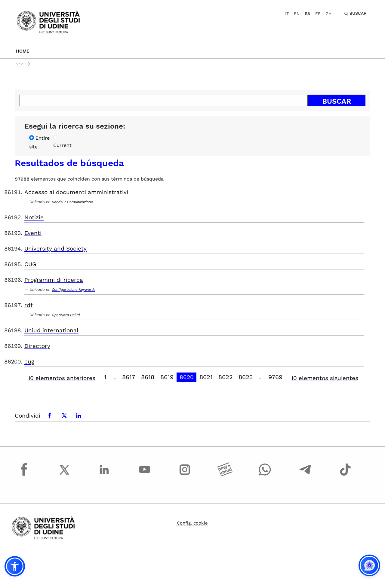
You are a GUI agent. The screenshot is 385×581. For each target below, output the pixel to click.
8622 (225, 377)
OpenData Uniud (66, 315)
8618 (147, 377)
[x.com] (64, 475)
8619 (167, 377)
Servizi (57, 202)
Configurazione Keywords (73, 289)
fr (318, 13)
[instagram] (184, 475)
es (307, 13)
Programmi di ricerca (53, 279)
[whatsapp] (265, 475)
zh (328, 13)
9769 (275, 377)
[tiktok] (345, 475)
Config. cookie (192, 523)
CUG (30, 264)
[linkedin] (104, 475)
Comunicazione (80, 202)
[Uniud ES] (48, 21)
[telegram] (305, 475)
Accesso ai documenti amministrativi (76, 192)
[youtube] (144, 475)
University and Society (55, 248)
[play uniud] (225, 475)
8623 (246, 377)
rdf (28, 305)
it (287, 13)
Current (62, 145)
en (297, 13)
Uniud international (51, 330)
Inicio (19, 64)
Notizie (34, 217)
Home (22, 51)
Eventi (33, 233)
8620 (187, 377)
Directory (37, 345)
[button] (14, 566)
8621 (206, 377)
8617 (128, 377)
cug (29, 361)
